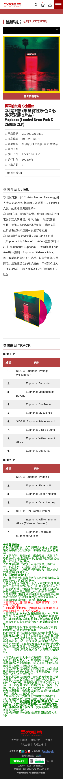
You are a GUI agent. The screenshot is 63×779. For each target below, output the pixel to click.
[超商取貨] (24, 751)
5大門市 (14, 740)
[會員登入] (50, 4)
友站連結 (38, 744)
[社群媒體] (47, 751)
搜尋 (36, 5)
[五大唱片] (31, 733)
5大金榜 (25, 744)
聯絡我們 (35, 740)
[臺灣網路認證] (38, 755)
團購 (24, 740)
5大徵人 (48, 740)
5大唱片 (12, 5)
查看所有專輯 (31, 96)
